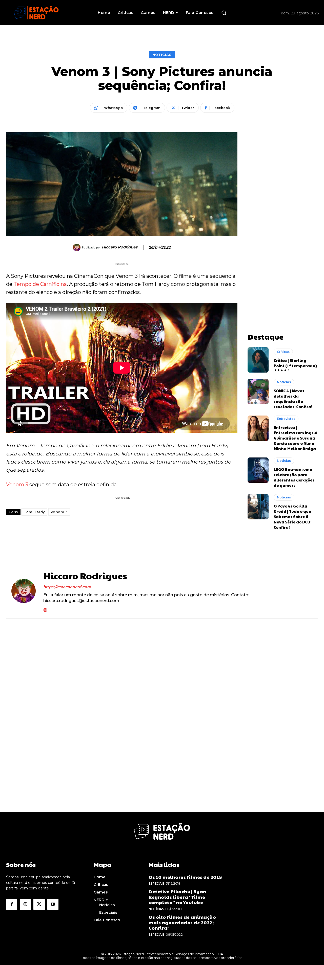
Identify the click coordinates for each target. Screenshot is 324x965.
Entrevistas (286, 419)
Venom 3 (17, 484)
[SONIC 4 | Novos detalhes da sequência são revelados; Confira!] (258, 391)
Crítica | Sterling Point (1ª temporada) (295, 363)
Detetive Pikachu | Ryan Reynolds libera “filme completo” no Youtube (177, 896)
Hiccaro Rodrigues (119, 247)
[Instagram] (45, 609)
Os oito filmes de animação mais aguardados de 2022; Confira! (182, 922)
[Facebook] (11, 904)
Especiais (157, 883)
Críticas (283, 352)
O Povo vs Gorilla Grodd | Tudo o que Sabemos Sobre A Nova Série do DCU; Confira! (292, 516)
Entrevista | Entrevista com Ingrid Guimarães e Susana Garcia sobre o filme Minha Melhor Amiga (295, 438)
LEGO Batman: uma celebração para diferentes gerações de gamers (294, 477)
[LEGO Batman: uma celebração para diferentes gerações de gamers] (258, 470)
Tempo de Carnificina (40, 284)
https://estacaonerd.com (67, 586)
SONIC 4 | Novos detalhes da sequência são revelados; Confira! (293, 398)
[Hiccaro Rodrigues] (77, 247)
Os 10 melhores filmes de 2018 (185, 877)
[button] (224, 13)
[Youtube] (52, 904)
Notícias (162, 55)
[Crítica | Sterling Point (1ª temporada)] (258, 360)
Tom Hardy (34, 512)
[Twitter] (39, 904)
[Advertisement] (283, 208)
